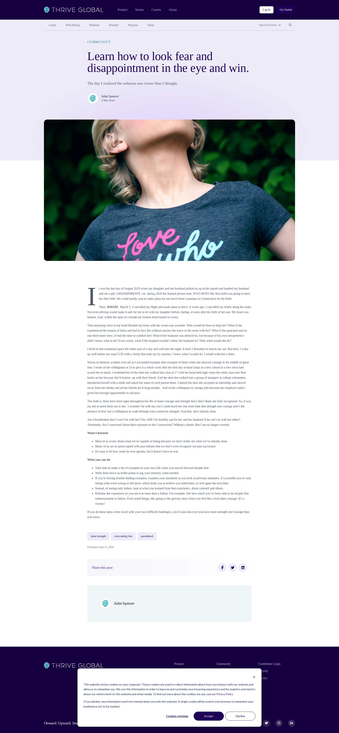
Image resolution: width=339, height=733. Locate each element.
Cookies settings (177, 716)
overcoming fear (123, 536)
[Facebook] (222, 567)
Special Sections (268, 25)
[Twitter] (232, 567)
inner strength (98, 536)
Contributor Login (269, 663)
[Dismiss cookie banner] (254, 677)
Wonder (113, 25)
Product (122, 9)
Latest (52, 25)
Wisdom (94, 25)
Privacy (262, 678)
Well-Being (73, 25)
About (173, 9)
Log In (266, 9)
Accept (208, 716)
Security (263, 671)
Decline (240, 716)
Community (99, 42)
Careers (156, 9)
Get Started (286, 9)
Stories (139, 9)
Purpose (133, 25)
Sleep (150, 25)
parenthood (147, 536)
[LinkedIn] (242, 567)
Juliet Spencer (110, 96)
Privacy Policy (224, 694)
